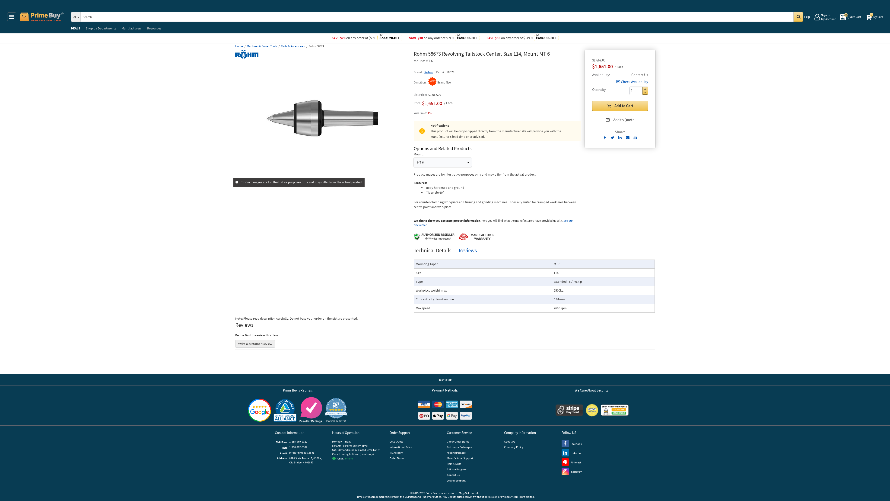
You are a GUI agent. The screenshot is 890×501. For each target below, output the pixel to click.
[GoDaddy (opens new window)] (615, 410)
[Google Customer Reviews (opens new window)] (259, 410)
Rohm (428, 72)
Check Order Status (458, 441)
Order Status (397, 458)
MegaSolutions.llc (469, 493)
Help (807, 17)
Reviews (468, 250)
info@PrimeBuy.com (301, 452)
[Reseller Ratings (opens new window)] (310, 410)
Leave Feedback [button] (456, 480)
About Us (509, 441)
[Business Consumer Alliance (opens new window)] (285, 410)
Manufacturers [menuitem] (132, 28)
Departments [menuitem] (101, 28)
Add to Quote (623, 119)
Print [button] (635, 137)
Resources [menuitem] (154, 28)
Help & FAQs (454, 464)
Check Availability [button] (634, 81)
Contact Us (453, 475)
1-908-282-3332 (298, 447)
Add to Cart (623, 105)
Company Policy (513, 447)
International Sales (401, 447)
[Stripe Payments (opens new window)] (569, 410)
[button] (645, 89)
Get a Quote (396, 441)
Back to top (445, 379)
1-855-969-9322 (298, 441)
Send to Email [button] (627, 137)
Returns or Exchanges (459, 447)
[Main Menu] (11, 16)
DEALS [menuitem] (75, 28)
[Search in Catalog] (798, 17)
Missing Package (456, 452)
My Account (396, 452)
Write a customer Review (255, 344)
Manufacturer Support (460, 458)
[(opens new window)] (323, 175)
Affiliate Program (457, 469)
